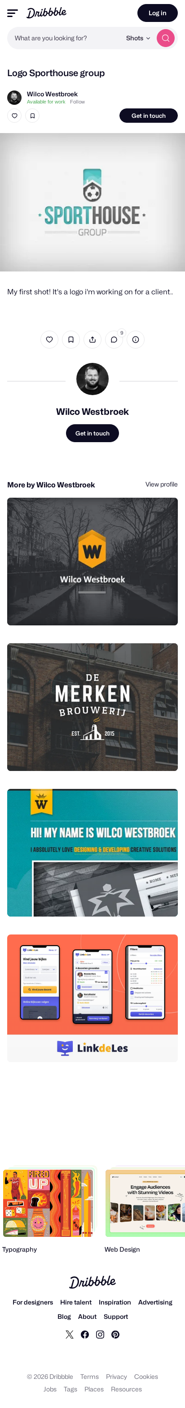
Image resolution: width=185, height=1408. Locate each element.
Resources (126, 1389)
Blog (64, 1316)
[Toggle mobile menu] (12, 13)
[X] (70, 1334)
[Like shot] (14, 115)
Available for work (46, 101)
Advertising (155, 1302)
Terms (89, 1376)
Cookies (146, 1376)
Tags (70, 1389)
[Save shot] (32, 115)
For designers (33, 1302)
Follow (77, 102)
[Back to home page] (46, 12)
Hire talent (76, 1302)
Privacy (116, 1376)
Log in (158, 13)
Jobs (50, 1389)
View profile (161, 484)
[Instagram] (100, 1334)
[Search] (166, 38)
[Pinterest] (115, 1334)
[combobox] (64, 38)
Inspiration (115, 1302)
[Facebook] (85, 1334)
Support (116, 1316)
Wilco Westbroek (52, 94)
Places (94, 1389)
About (87, 1316)
